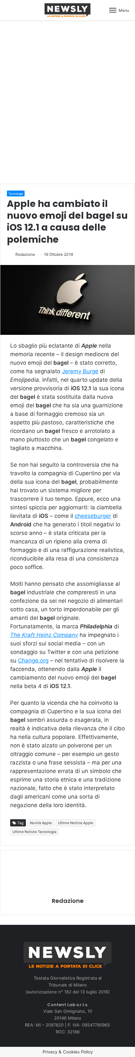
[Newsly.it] (67, 10)
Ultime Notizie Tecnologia (34, 831)
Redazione (25, 254)
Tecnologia (16, 193)
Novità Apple (41, 823)
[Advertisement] (67, 101)
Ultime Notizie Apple (75, 823)
